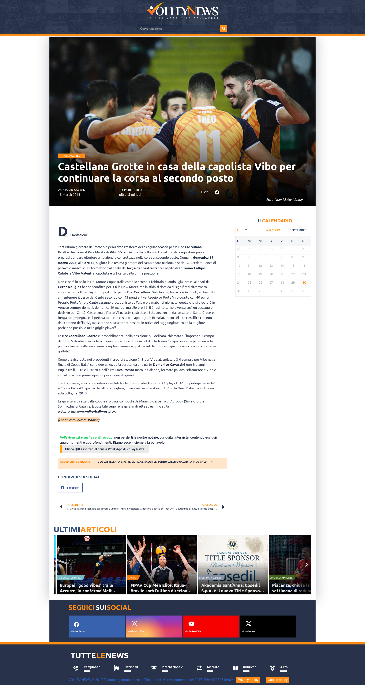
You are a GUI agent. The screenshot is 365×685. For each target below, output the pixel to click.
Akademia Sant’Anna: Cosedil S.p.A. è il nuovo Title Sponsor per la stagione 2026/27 (231, 590)
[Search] (223, 28)
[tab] (88, 668)
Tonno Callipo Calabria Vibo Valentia (185, 461)
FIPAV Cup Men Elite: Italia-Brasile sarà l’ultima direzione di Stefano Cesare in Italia (160, 590)
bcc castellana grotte (114, 461)
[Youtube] (191, 624)
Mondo (132, 578)
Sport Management (210, 578)
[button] (217, 192)
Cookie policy (278, 680)
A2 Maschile (72, 156)
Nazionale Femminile (69, 578)
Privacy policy (248, 680)
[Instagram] (134, 624)
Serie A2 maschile (144, 461)
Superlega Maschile (281, 578)
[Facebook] (76, 624)
